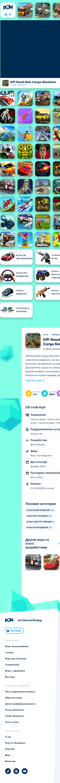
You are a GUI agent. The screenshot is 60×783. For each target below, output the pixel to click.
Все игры (10, 677)
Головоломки (12, 665)
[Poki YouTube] (25, 771)
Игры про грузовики (39, 516)
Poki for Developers (15, 743)
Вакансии (10, 761)
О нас (8, 737)
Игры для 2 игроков (15, 659)
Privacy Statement (14, 710)
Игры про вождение (39, 528)
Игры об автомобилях (40, 510)
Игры (45, 335)
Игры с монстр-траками (40, 522)
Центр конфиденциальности (20, 704)
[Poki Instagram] (16, 771)
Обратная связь (13, 698)
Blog (7, 755)
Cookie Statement (14, 716)
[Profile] (6, 14)
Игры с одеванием (15, 671)
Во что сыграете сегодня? (10, 14)
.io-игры (9, 652)
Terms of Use (12, 722)
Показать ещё (33, 380)
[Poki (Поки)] (8, 7)
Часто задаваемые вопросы (20, 692)
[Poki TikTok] (8, 771)
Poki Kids (10, 749)
